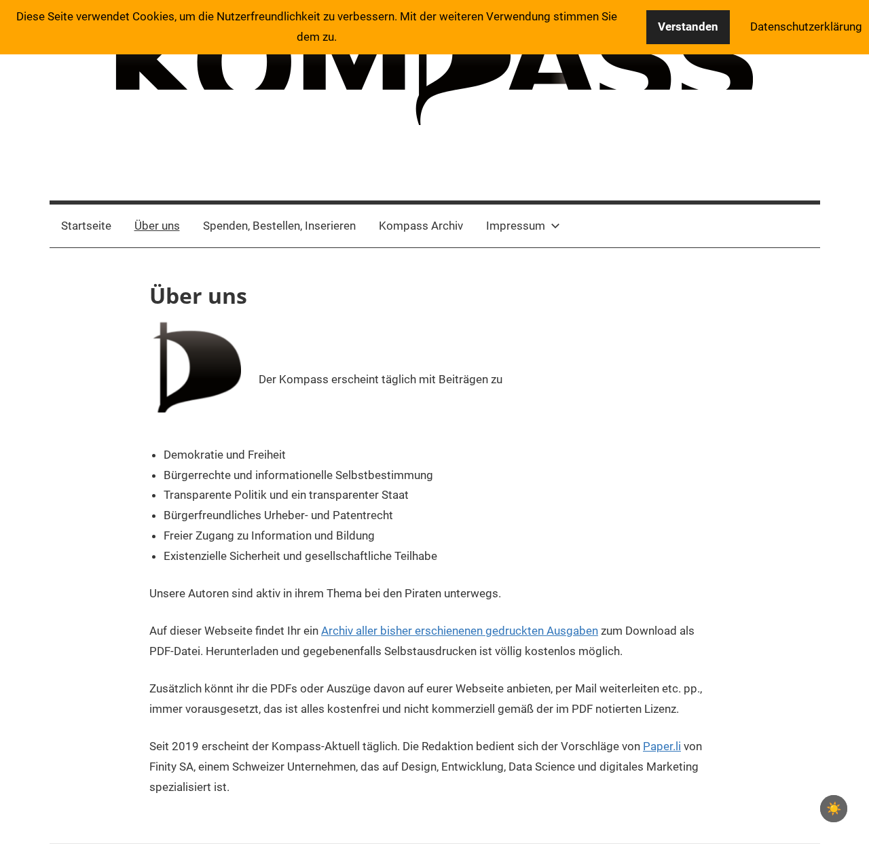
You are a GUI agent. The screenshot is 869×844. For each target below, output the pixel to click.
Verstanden (688, 26)
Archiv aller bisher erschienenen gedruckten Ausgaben (459, 630)
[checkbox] (833, 808)
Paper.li (662, 746)
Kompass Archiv (421, 225)
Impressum (515, 225)
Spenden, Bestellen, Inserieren (279, 225)
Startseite (86, 225)
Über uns (157, 225)
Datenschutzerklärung (806, 26)
